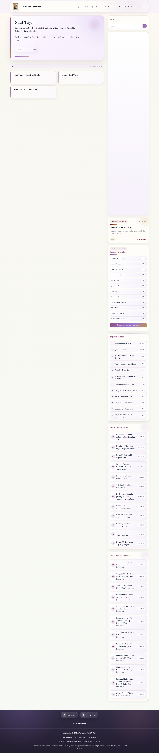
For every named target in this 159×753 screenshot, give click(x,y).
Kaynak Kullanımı (75, 741)
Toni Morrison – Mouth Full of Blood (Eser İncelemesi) (125, 635)
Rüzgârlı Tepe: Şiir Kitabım (125, 370)
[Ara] (145, 26)
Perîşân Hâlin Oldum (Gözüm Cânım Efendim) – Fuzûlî (125, 437)
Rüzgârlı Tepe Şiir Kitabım (127, 7)
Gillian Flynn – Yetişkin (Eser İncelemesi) (125, 694)
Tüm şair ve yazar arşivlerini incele (128, 325)
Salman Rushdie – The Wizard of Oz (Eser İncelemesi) (124, 646)
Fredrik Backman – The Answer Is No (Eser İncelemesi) (125, 658)
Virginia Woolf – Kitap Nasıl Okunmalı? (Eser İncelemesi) (125, 576)
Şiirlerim (142, 7)
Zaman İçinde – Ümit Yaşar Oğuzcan (124, 534)
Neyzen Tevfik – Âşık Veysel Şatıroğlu (124, 543)
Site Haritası (79, 723)
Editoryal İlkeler (64, 741)
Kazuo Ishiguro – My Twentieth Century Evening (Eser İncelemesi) (124, 622)
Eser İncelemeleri (110, 7)
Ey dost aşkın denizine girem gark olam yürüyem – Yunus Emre (125, 496)
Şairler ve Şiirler (83, 7)
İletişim (97, 746)
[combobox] (126, 26)
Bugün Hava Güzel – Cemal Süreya (124, 477)
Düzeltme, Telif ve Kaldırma (91, 741)
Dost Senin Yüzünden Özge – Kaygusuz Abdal (125, 447)
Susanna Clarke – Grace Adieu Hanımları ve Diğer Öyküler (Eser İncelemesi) (125, 683)
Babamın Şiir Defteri (32, 6)
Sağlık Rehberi (91, 737)
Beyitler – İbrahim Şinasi (124, 402)
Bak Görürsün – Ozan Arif (125, 384)
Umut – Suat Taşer (57, 37)
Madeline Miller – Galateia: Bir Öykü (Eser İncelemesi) (125, 670)
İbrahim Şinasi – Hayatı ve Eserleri (125, 377)
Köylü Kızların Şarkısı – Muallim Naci (124, 415)
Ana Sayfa (72, 7)
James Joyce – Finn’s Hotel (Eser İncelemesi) (125, 586)
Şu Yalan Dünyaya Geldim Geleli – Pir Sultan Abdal (123, 466)
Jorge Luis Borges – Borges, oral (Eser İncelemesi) (124, 565)
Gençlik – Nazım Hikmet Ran (126, 390)
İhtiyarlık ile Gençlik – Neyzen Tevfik (125, 456)
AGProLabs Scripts (79, 737)
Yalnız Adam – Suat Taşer (25, 89)
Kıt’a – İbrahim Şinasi (123, 396)
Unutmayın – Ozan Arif (124, 409)
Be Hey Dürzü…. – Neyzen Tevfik (125, 356)
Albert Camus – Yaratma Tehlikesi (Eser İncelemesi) (125, 609)
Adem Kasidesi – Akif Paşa (125, 364)
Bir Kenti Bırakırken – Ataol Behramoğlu (124, 515)
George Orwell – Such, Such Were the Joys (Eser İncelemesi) (124, 597)
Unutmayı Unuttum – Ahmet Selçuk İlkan (124, 525)
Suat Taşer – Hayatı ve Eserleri (39, 37)
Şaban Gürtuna (97, 7)
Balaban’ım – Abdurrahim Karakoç (124, 506)
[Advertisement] (128, 123)
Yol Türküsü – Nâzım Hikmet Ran (124, 486)
